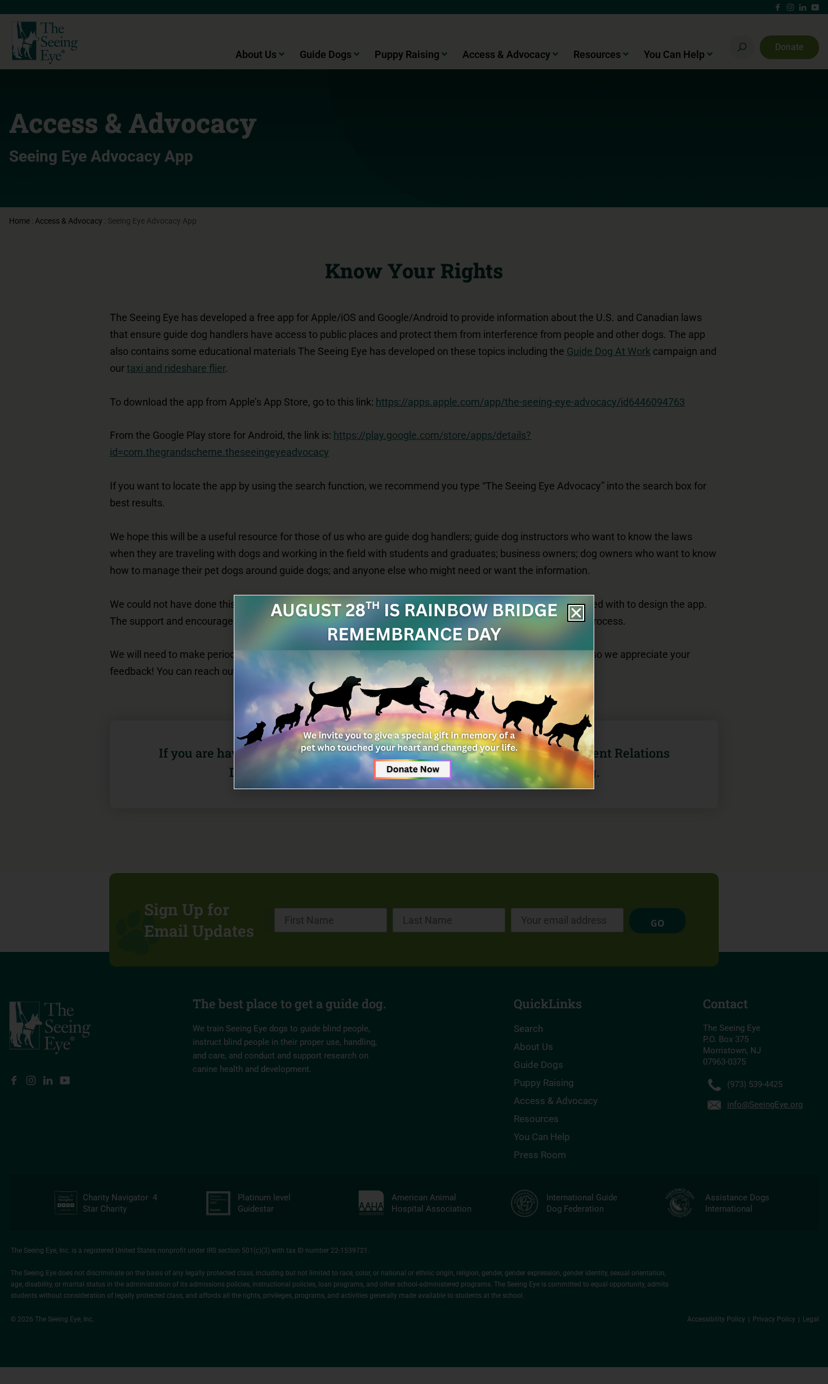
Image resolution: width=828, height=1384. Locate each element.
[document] (414, 692)
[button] (576, 613)
